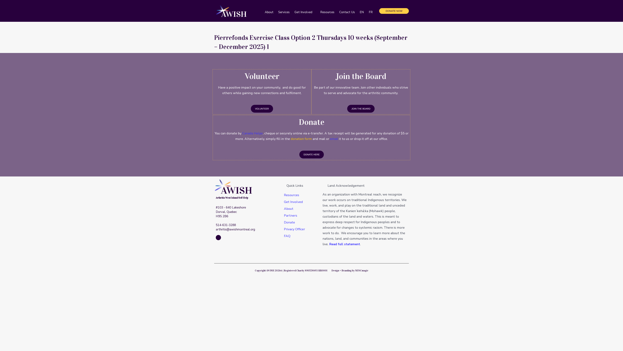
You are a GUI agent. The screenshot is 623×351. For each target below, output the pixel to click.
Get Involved (293, 202)
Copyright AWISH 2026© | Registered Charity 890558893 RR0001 (291, 270)
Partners (290, 215)
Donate (289, 222)
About (288, 209)
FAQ (287, 236)
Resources (291, 195)
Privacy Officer (294, 229)
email (334, 139)
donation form (301, 139)
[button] (313, 12)
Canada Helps (252, 133)
